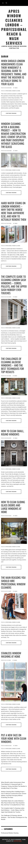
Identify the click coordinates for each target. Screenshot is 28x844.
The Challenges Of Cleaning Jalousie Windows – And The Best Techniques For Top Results (12, 365)
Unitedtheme (18, 841)
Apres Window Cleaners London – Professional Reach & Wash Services (14, 27)
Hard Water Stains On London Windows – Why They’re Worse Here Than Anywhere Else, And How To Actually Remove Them (13, 211)
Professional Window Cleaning (13, 90)
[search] (6, 3)
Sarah (16, 88)
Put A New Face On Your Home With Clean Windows (13, 738)
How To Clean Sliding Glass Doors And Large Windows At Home (13, 507)
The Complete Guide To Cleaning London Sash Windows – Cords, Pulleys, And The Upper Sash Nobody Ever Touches (14, 285)
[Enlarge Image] (23, 156)
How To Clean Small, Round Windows (12, 432)
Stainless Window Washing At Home (11, 654)
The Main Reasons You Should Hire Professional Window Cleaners (13, 582)
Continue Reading (11, 113)
